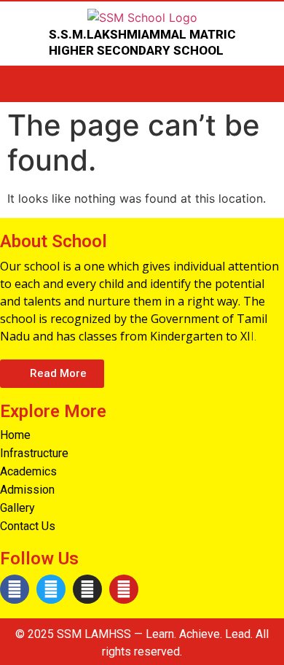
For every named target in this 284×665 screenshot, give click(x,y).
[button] (52, 373)
